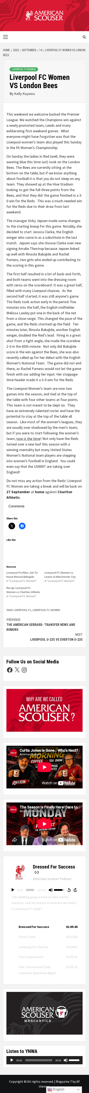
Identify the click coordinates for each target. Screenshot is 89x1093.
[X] (17, 670)
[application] (44, 890)
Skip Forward (75, 890)
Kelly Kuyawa (24, 93)
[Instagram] (24, 670)
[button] (44, 927)
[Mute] (51, 890)
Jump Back (69, 890)
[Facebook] (9, 670)
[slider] (30, 890)
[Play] (13, 890)
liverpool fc (22, 610)
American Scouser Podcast (52, 879)
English (58, 1089)
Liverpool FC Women (24, 69)
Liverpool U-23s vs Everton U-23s (56, 637)
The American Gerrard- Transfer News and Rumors (40, 625)
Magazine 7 (64, 1081)
